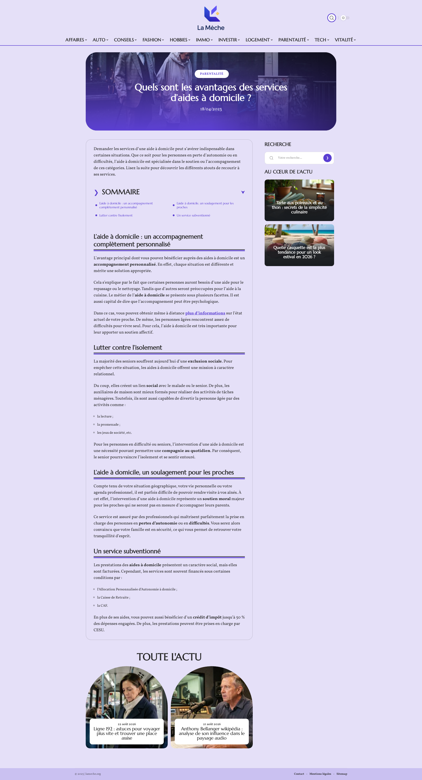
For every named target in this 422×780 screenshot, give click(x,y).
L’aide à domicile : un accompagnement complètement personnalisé (126, 205)
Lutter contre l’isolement (116, 215)
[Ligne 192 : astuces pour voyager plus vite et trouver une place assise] (127, 707)
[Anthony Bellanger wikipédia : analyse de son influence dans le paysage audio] (212, 707)
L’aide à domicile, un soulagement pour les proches (205, 205)
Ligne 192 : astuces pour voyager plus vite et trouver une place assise (127, 733)
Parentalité (212, 74)
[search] (331, 17)
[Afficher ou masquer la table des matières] (192, 192)
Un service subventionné (193, 215)
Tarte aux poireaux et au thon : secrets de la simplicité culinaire (299, 207)
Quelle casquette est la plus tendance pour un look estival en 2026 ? (299, 252)
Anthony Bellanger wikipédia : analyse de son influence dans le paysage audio (212, 733)
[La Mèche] (211, 18)
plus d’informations (205, 313)
